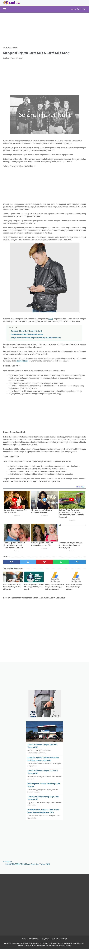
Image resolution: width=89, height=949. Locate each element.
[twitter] (28, 562)
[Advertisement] (44, 29)
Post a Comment (16, 58)
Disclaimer (54, 939)
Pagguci (8, 862)
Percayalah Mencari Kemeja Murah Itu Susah (26, 331)
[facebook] (11, 562)
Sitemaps (64, 939)
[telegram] (77, 562)
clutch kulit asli (22, 361)
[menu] (5, 9)
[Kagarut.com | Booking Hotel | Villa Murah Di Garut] (13, 3)
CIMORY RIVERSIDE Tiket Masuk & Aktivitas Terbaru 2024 (27, 864)
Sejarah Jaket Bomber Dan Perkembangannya (27, 334)
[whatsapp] (61, 562)
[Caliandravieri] (44, 707)
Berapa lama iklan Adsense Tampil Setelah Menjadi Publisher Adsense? (36, 338)
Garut (50, 319)
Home (24, 939)
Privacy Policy (44, 939)
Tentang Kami (33, 939)
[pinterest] (44, 562)
